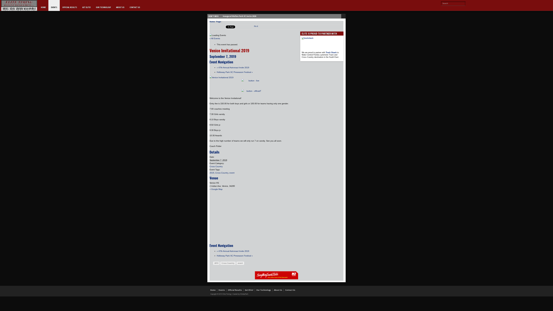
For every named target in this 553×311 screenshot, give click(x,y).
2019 (212, 173)
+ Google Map (216, 189)
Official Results (69, 7)
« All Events (215, 38)
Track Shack (331, 52)
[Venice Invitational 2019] (221, 77)
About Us (120, 7)
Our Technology (103, 7)
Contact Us (135, 7)
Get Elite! (86, 7)
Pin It (256, 26)
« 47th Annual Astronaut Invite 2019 (233, 67)
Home (43, 7)
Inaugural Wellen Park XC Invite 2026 (239, 16)
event (231, 173)
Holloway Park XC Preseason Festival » (235, 72)
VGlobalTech (244, 294)
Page (218, 21)
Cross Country (216, 166)
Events (54, 7)
